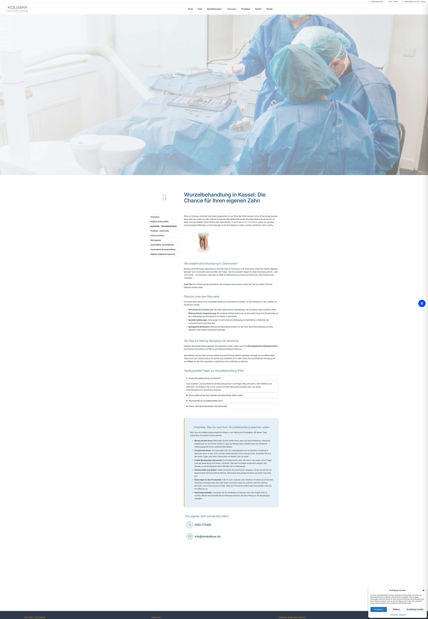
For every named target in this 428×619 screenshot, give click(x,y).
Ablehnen (396, 609)
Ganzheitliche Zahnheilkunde (162, 245)
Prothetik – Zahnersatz (159, 231)
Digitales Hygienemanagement (162, 254)
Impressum (402, 614)
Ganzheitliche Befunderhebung (162, 249)
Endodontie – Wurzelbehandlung (163, 226)
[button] (423, 590)
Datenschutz (394, 614)
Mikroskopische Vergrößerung (200, 310)
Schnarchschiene (157, 236)
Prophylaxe (154, 217)
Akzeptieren (378, 609)
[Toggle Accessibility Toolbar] (422, 303)
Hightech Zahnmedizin (159, 221)
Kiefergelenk (155, 240)
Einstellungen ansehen (415, 609)
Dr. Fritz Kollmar (251, 222)
